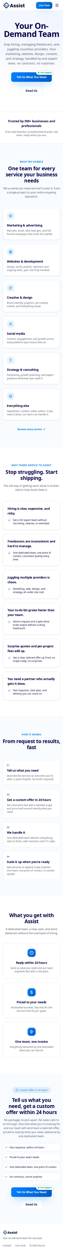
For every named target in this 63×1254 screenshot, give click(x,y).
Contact (7, 1245)
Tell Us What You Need (31, 77)
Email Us (31, 91)
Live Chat (44, 5)
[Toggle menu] (57, 5)
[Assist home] (14, 5)
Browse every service (29, 429)
